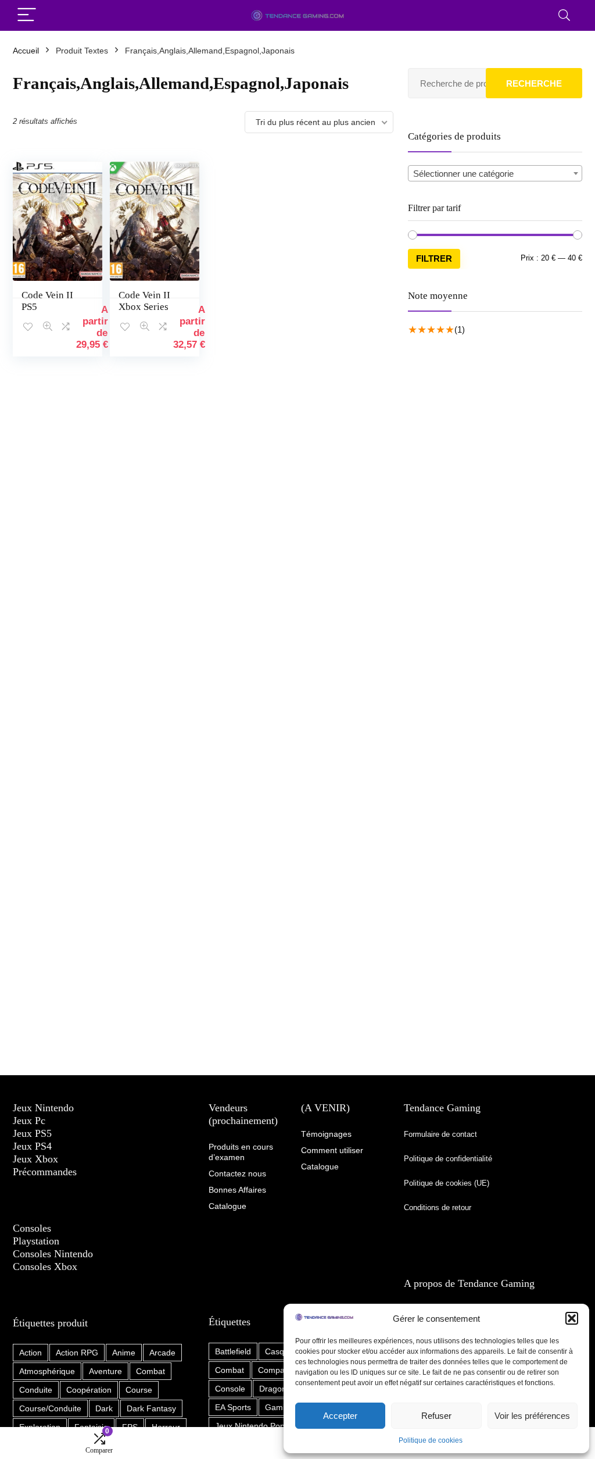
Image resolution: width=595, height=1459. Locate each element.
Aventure (105, 1371)
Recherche (534, 83)
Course (139, 1389)
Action (30, 1352)
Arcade (162, 1352)
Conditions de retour (437, 1207)
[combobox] (495, 173)
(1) (459, 329)
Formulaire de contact (440, 1134)
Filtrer (434, 258)
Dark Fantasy (151, 1408)
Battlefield (233, 1351)
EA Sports (233, 1407)
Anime (123, 1352)
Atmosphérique (47, 1371)
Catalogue (320, 1166)
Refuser (436, 1416)
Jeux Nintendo (43, 1108)
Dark (104, 1408)
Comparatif (278, 1370)
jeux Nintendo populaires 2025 (272, 1426)
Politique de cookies (431, 1440)
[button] (572, 1318)
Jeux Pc (29, 1120)
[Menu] (27, 15)
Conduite (35, 1389)
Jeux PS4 (32, 1146)
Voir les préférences (532, 1416)
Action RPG (77, 1352)
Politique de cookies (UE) (446, 1183)
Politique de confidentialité (449, 1158)
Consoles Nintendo (53, 1254)
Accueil (26, 50)
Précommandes (45, 1172)
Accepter (340, 1416)
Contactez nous (237, 1173)
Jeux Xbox (35, 1159)
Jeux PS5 (32, 1133)
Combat (150, 1371)
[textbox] (495, 174)
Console (230, 1388)
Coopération (89, 1389)
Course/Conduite (50, 1408)
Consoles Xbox (45, 1266)
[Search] (564, 15)
